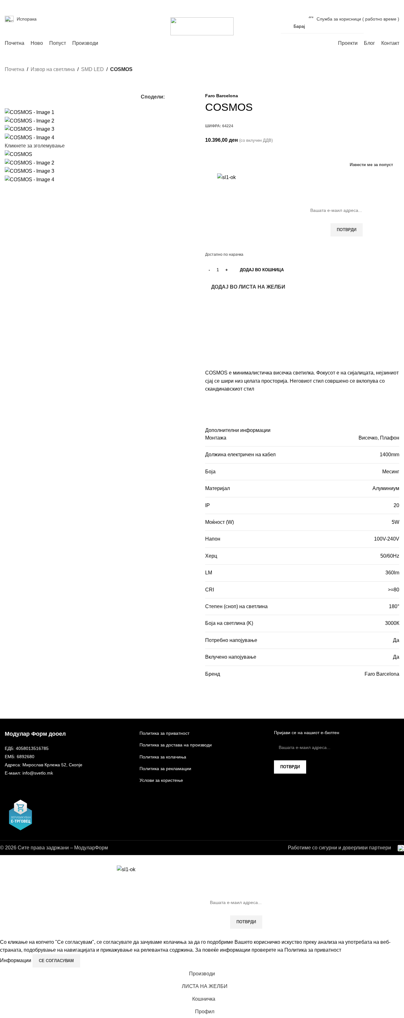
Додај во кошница (262, 269)
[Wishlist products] (383, 26)
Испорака (27, 18)
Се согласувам (56, 960)
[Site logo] (202, 26)
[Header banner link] (202, 509)
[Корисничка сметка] (372, 26)
